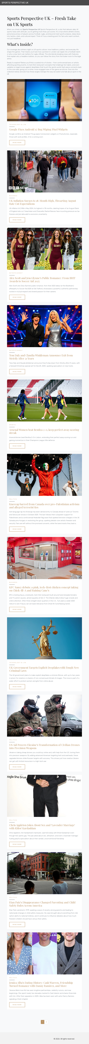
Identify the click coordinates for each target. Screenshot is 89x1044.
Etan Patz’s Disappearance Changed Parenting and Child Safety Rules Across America (42, 904)
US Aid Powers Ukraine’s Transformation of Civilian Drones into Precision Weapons (44, 746)
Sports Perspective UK (15, 2)
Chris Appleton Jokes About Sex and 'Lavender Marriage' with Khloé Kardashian (42, 827)
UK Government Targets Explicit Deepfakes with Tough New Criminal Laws (44, 669)
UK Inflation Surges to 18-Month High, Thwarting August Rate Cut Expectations (42, 202)
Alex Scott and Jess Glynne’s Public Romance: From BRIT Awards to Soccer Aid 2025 (42, 279)
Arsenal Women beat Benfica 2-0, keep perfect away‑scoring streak (44, 431)
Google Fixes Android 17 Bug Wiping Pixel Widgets (38, 129)
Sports (12, 425)
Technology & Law (17, 124)
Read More (17, 142)
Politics (13, 499)
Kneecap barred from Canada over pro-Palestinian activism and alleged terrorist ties (44, 506)
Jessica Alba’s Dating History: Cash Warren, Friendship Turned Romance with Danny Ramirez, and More (41, 984)
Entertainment (16, 273)
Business (13, 195)
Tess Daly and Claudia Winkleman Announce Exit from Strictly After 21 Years (41, 357)
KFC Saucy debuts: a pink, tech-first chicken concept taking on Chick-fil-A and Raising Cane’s (43, 589)
